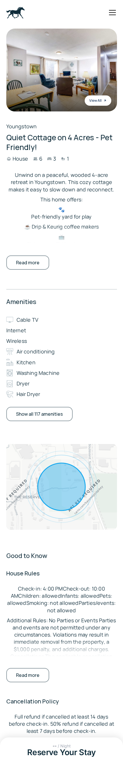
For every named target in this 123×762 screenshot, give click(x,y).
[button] (111, 12)
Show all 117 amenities (39, 414)
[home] (15, 13)
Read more (27, 262)
